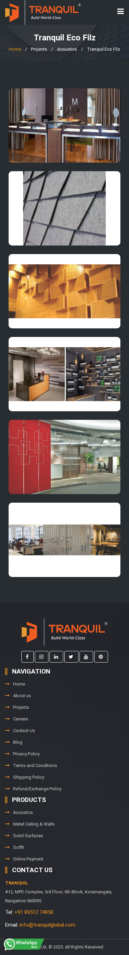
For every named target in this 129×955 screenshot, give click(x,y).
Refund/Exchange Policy (37, 788)
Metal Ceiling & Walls (34, 824)
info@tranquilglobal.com (47, 925)
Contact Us (24, 730)
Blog (17, 742)
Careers (20, 718)
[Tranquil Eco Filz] (64, 125)
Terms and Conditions (35, 765)
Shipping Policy (28, 777)
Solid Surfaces (28, 835)
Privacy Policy (26, 753)
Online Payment (28, 859)
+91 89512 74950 (33, 912)
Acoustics (23, 812)
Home (15, 49)
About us (22, 695)
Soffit (18, 847)
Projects (21, 707)
